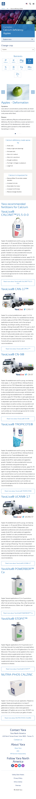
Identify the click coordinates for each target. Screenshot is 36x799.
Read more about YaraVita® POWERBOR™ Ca (18, 613)
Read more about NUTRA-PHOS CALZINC (18, 718)
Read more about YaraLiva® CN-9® (18, 419)
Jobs (18, 751)
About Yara (18, 748)
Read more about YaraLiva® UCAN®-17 (18, 563)
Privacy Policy (18, 778)
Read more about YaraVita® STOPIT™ (18, 669)
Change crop (7, 46)
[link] (5, 61)
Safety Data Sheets (18, 774)
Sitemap (18, 785)
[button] (3, 92)
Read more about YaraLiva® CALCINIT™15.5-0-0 (18, 282)
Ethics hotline (18, 782)
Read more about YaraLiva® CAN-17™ (18, 349)
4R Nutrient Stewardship (18, 753)
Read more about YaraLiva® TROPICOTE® (18, 491)
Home (3, 8)
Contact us (18, 740)
